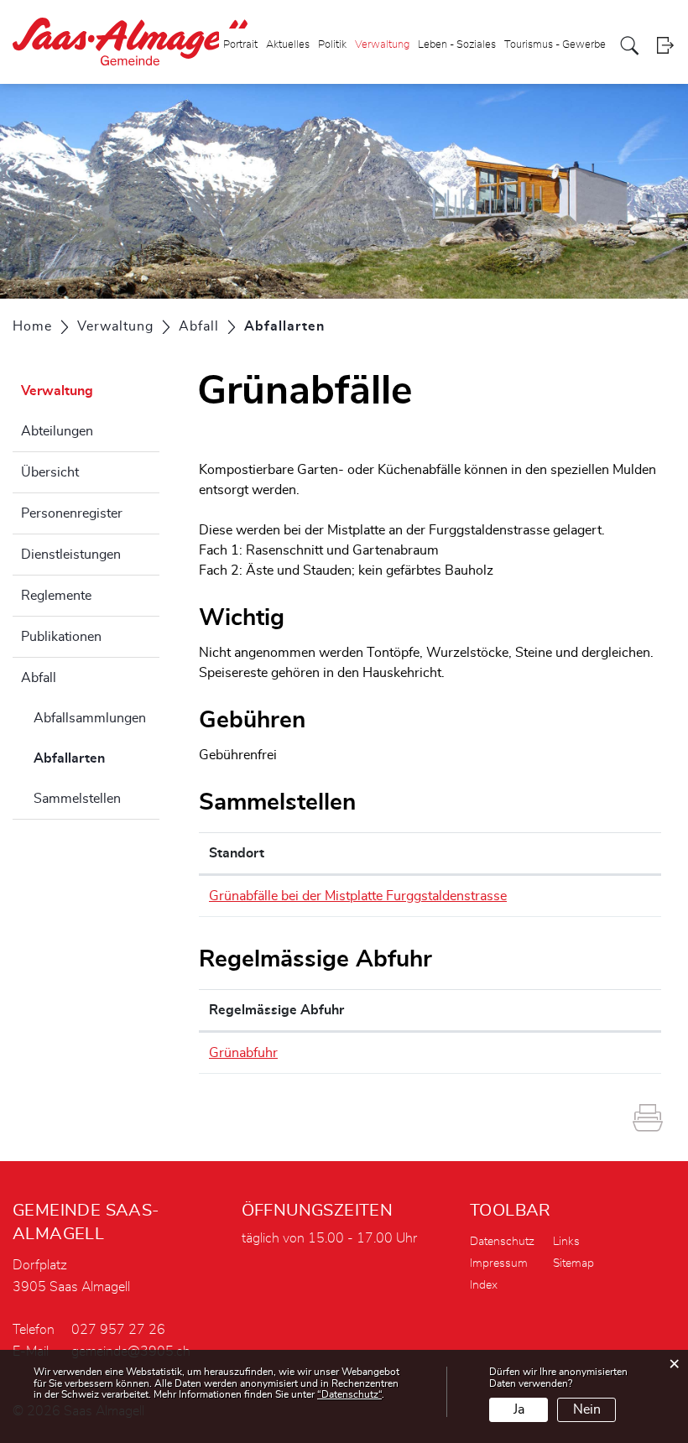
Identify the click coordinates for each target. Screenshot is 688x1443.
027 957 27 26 (118, 1329)
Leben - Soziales (457, 44)
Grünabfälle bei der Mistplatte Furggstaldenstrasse (358, 896)
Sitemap (573, 1263)
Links (566, 1242)
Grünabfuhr (243, 1053)
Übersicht (50, 472)
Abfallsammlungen (90, 718)
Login (664, 45)
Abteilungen (57, 431)
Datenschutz (502, 1242)
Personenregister (71, 513)
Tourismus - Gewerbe (555, 44)
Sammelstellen (77, 798)
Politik (332, 44)
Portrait (240, 44)
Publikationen (61, 636)
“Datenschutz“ (349, 1394)
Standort (236, 853)
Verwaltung (382, 44)
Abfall (38, 678)
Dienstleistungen (71, 554)
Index (484, 1285)
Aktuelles (288, 44)
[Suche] (629, 45)
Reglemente (56, 595)
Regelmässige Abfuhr (276, 1010)
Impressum (499, 1263)
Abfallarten (96, 758)
